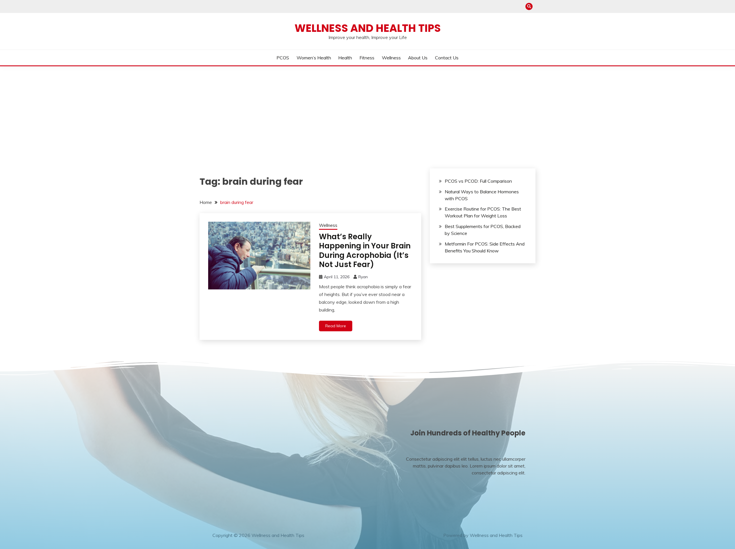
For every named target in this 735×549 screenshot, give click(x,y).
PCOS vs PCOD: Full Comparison (478, 181)
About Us (418, 58)
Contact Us (447, 58)
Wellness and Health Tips (368, 28)
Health (345, 58)
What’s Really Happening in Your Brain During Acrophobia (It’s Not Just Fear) (365, 250)
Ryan (363, 276)
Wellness (391, 58)
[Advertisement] (367, 109)
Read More (335, 325)
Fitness (366, 58)
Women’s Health (314, 58)
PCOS (282, 58)
